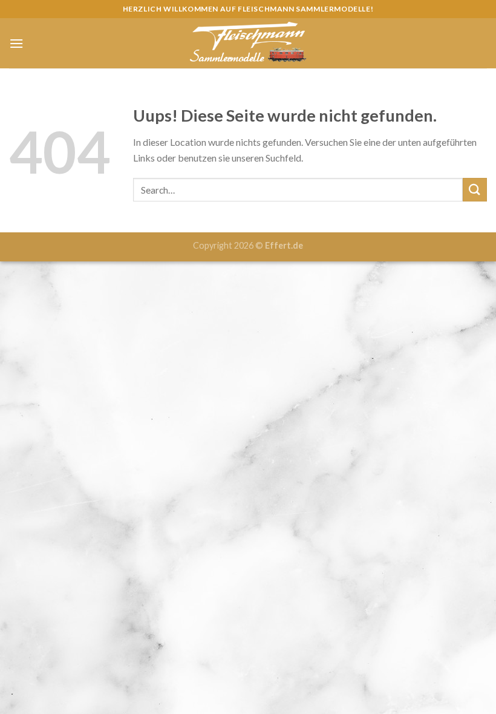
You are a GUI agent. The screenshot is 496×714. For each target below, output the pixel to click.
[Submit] (475, 189)
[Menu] (16, 43)
